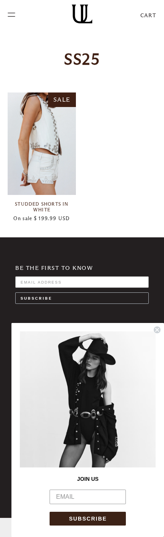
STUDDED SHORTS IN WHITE (41, 207)
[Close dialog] (157, 330)
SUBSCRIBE (88, 519)
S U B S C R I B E (36, 298)
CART (148, 15)
